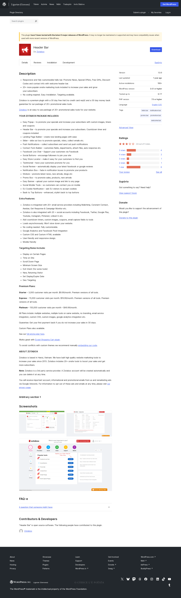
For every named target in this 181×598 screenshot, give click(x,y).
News (12, 561)
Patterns (46, 568)
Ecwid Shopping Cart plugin (47, 339)
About (12, 557)
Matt (144, 561)
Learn (77, 557)
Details (25, 62)
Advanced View (126, 127)
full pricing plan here (35, 334)
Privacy (13, 568)
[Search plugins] (35, 21)
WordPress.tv (81, 568)
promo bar (144, 115)
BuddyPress (147, 568)
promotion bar (155, 115)
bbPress (145, 565)
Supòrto (158, 62)
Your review (124, 172)
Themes (46, 561)
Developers (80, 565)
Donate (112, 565)
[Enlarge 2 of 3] (108, 414)
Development (69, 62)
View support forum (128, 193)
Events (111, 561)
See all (159, 172)
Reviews (37, 62)
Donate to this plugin (128, 218)
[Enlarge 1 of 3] (61, 414)
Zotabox (40, 51)
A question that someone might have (35, 507)
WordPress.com (148, 557)
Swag (111, 568)
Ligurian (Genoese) (40, 582)
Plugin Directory (16, 12)
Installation (52, 62)
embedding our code (87, 345)
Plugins (45, 565)
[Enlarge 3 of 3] (108, 442)
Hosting (13, 565)
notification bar (155, 110)
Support (78, 561)
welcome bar (156, 120)
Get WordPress (169, 4)
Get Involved (113, 557)
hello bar (145, 110)
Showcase (47, 557)
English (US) (157, 105)
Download (156, 50)
